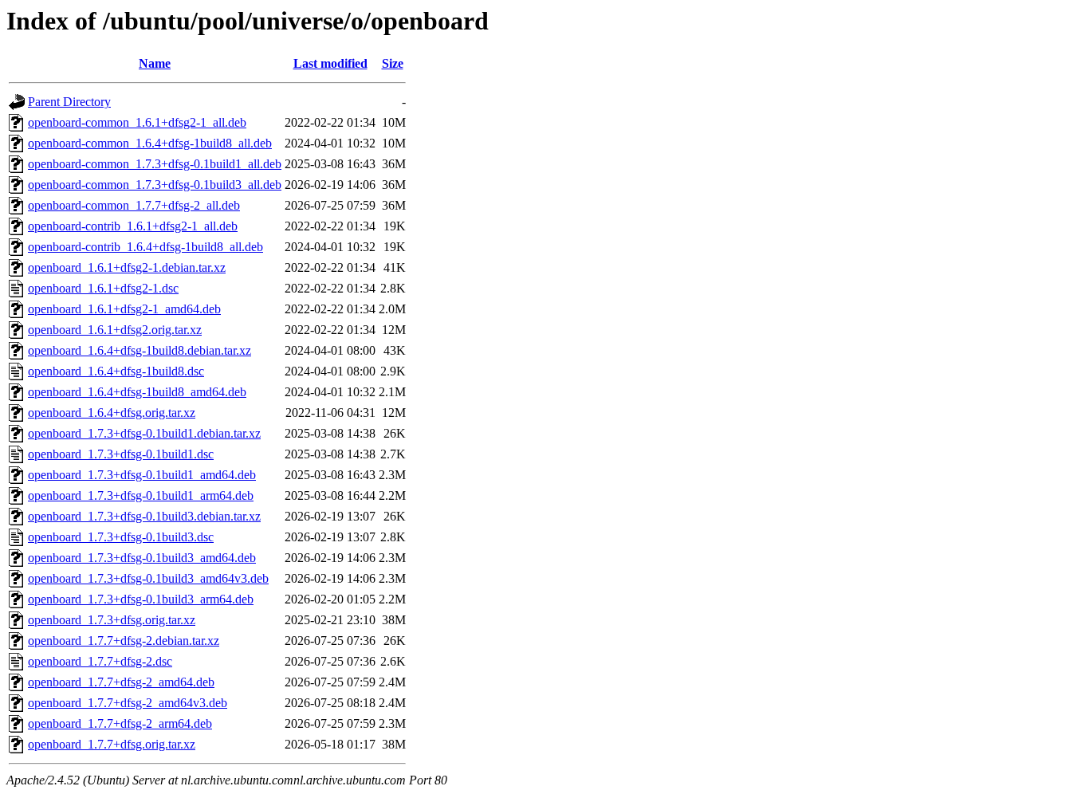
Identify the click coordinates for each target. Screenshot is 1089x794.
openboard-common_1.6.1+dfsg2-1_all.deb (137, 122)
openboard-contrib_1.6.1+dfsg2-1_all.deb (133, 226)
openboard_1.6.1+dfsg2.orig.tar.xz (115, 329)
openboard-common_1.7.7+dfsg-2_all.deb (134, 205)
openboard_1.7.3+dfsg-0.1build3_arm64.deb (141, 599)
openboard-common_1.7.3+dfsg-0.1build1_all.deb (154, 164)
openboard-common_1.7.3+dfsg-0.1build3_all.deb (154, 184)
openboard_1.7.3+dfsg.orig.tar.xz (111, 620)
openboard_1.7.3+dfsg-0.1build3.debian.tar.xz (144, 516)
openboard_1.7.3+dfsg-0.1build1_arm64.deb (141, 495)
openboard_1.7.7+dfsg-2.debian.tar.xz (123, 640)
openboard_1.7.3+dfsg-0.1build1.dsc (121, 454)
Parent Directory (69, 101)
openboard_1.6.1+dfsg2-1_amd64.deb (124, 309)
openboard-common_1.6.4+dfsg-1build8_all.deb (150, 143)
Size (392, 63)
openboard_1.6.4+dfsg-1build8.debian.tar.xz (139, 350)
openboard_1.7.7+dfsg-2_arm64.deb (120, 723)
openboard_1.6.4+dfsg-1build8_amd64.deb (137, 392)
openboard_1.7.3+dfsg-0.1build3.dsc (121, 537)
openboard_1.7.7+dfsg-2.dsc (100, 661)
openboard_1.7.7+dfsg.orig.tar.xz (111, 744)
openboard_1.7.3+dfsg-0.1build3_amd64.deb (142, 557)
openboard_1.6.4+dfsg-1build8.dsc (116, 371)
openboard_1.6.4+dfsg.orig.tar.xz (111, 412)
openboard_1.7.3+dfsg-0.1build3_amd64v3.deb (148, 578)
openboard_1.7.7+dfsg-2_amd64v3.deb (127, 702)
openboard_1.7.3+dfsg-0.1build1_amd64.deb (142, 475)
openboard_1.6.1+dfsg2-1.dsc (103, 288)
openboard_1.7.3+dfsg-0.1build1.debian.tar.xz (144, 433)
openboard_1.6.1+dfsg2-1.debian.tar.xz (127, 267)
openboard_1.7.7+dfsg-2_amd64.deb (121, 682)
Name (155, 63)
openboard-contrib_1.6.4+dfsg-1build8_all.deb (145, 247)
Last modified (330, 63)
